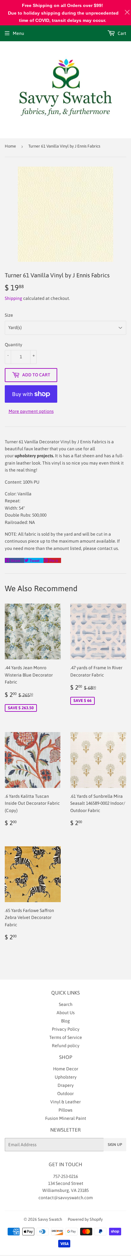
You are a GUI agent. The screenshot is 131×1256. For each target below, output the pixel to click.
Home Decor (65, 1068)
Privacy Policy (65, 1029)
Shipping (13, 298)
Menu (18, 33)
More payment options (31, 411)
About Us (66, 1012)
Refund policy (65, 1045)
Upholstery (66, 1077)
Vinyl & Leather (65, 1101)
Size (9, 315)
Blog (65, 1020)
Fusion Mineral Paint (65, 1118)
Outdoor (65, 1093)
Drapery (66, 1085)
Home (10, 146)
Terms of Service (65, 1037)
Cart (121, 33)
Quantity (13, 344)
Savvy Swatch (50, 1219)
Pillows (65, 1110)
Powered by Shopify (85, 1219)
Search (65, 1004)
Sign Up (115, 1144)
